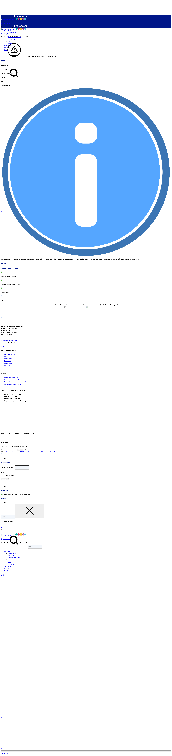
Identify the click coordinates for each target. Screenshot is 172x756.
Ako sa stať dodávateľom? (13, 384)
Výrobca (3, 73)
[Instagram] (2, 346)
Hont (5, 356)
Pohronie (11, 35)
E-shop (6, 570)
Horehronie (8, 359)
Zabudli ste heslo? (7, 483)
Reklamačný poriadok (11, 380)
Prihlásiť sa (4, 479)
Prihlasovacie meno (7, 467)
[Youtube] (3, 346)
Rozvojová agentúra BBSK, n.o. (16, 452)
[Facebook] (1, 346)
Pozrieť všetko (6, 525)
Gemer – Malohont (10, 354)
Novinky (6, 568)
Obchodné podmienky (11, 377)
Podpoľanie (12, 39)
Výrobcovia (8, 566)
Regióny (7, 551)
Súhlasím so (40, 450)
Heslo (3, 472)
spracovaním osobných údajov (44, 450)
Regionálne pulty (6, 23)
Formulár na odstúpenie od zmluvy (16, 382)
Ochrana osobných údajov (37, 452)
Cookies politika (52, 452)
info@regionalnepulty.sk (9, 340)
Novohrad (7, 361)
